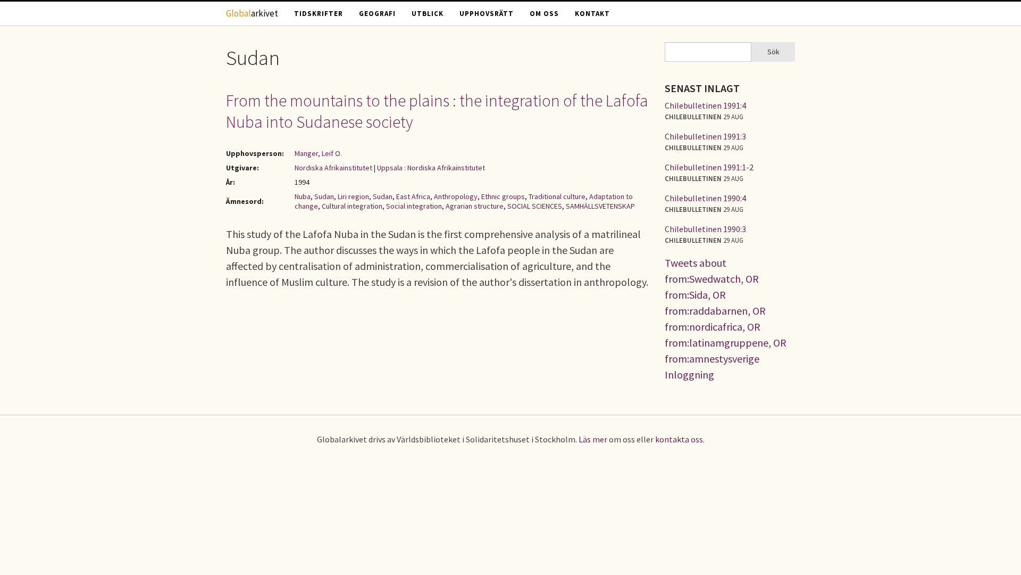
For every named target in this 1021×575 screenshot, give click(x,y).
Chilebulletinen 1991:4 (705, 105)
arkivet (252, 13)
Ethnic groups (503, 196)
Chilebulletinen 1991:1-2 (709, 167)
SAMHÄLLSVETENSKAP (600, 206)
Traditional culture (557, 196)
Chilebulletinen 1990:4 (705, 198)
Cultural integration (352, 206)
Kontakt (592, 13)
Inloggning (689, 374)
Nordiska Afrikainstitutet (333, 167)
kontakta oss (679, 439)
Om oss (544, 13)
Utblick (427, 13)
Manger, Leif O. (318, 153)
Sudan (324, 196)
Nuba (303, 196)
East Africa (413, 196)
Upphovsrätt (486, 13)
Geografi (377, 13)
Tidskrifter (318, 13)
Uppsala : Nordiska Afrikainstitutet (431, 167)
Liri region (353, 196)
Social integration (414, 206)
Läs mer (593, 439)
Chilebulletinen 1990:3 (705, 229)
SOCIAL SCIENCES (534, 206)
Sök (773, 51)
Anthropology (456, 196)
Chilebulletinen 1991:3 (705, 136)
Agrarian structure (475, 206)
